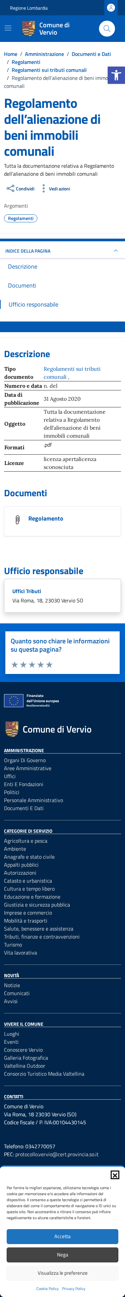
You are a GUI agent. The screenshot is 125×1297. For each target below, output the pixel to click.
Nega (62, 1254)
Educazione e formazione (32, 897)
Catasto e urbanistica (28, 881)
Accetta (62, 1236)
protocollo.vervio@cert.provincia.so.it (57, 1154)
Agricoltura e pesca (25, 841)
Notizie (12, 985)
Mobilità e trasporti (25, 921)
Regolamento (45, 518)
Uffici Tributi (26, 591)
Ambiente (15, 849)
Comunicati (17, 993)
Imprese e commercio (28, 913)
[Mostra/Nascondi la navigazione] (8, 28)
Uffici (10, 776)
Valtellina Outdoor (24, 1066)
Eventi (11, 1042)
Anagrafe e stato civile (29, 857)
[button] (116, 75)
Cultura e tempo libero (29, 889)
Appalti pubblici (21, 865)
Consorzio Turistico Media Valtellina (44, 1074)
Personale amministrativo (33, 800)
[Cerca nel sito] (107, 29)
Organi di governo (25, 760)
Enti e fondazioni (23, 784)
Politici (11, 792)
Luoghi (11, 1034)
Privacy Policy (73, 1288)
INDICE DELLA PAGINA (27, 250)
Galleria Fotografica (26, 1058)
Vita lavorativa (20, 953)
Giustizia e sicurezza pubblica (37, 905)
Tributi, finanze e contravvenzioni (42, 937)
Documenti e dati (24, 808)
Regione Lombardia (29, 7)
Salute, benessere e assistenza (38, 929)
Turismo (13, 945)
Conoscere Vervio (23, 1050)
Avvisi (11, 1001)
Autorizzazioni (20, 873)
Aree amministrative (27, 768)
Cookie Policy (47, 1288)
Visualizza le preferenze (63, 1273)
